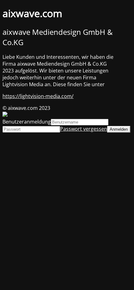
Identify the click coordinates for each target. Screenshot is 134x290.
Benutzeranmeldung (26, 121)
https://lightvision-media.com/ (38, 96)
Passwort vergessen (83, 128)
